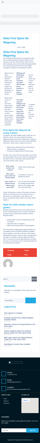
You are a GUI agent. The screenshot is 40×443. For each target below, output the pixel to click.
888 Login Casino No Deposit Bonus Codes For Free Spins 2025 (18, 339)
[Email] (3, 381)
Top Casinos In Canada (13, 313)
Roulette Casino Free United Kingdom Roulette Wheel (18, 319)
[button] (20, 16)
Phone (9, 373)
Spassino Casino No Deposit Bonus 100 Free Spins (19, 325)
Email (9, 380)
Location (10, 387)
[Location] (3, 388)
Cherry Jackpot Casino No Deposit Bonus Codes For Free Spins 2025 (17, 332)
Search (34, 279)
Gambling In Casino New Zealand (17, 344)
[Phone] (3, 374)
